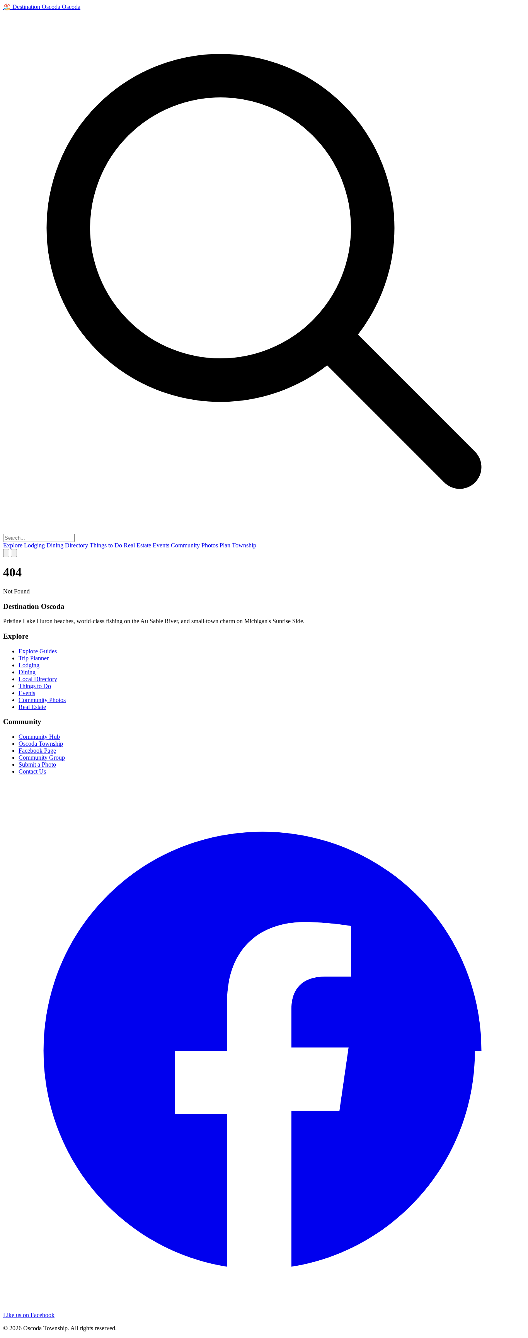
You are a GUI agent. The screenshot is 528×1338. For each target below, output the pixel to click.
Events (161, 545)
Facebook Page (37, 750)
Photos (209, 545)
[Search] (6, 553)
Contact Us (32, 771)
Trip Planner (34, 658)
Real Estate (137, 545)
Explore (12, 545)
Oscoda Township (41, 743)
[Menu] (14, 553)
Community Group (42, 757)
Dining (54, 545)
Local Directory (38, 679)
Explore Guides (38, 651)
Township (244, 545)
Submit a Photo (37, 764)
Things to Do (106, 545)
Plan (225, 545)
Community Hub (39, 736)
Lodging (34, 545)
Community (185, 545)
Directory (76, 545)
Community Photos (42, 700)
